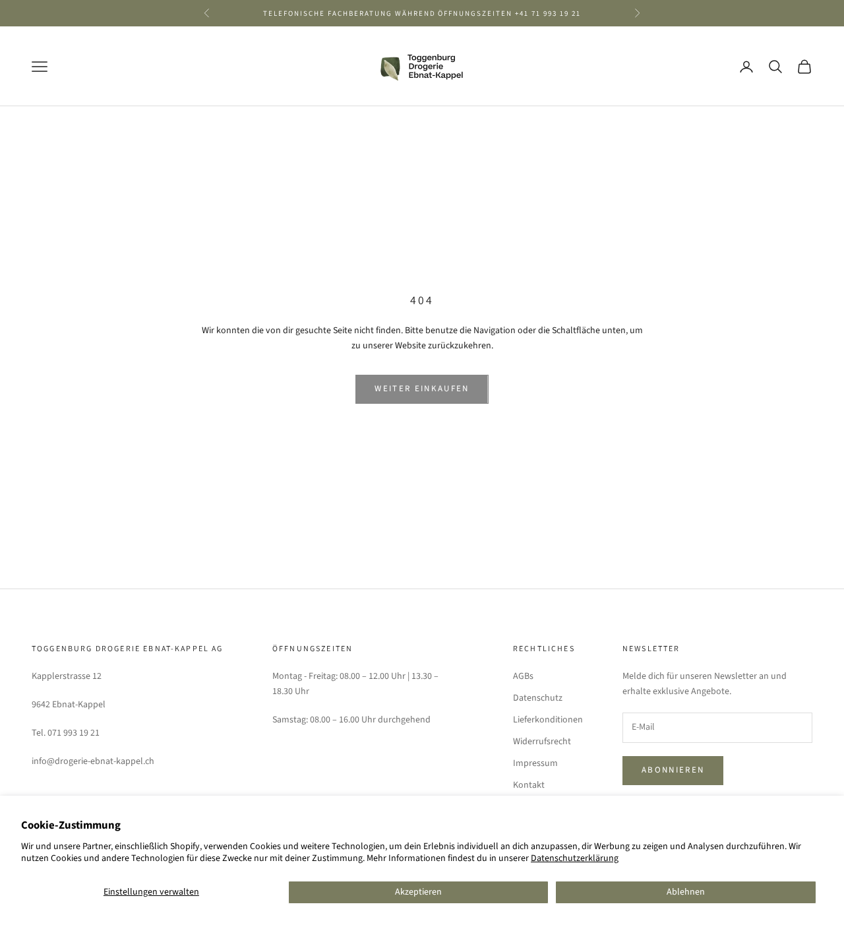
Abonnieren (673, 770)
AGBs (523, 676)
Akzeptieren (418, 892)
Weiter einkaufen (422, 389)
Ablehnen (686, 892)
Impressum (535, 763)
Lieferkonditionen (548, 719)
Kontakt (529, 785)
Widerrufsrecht (542, 741)
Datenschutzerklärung (574, 858)
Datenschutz (537, 698)
